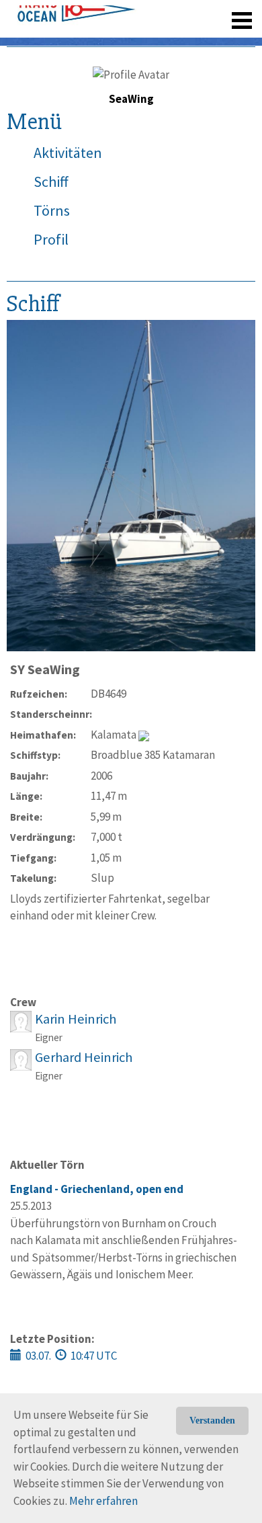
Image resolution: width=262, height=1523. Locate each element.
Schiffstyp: (35, 755)
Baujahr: (29, 776)
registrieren (159, 40)
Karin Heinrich (75, 1019)
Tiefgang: (33, 858)
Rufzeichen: (38, 694)
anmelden (222, 40)
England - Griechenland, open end (96, 1189)
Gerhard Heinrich (83, 1057)
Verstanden (212, 1420)
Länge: (26, 796)
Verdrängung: (42, 837)
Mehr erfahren (103, 1500)
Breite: (26, 817)
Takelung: (33, 878)
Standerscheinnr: (50, 714)
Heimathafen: (43, 735)
